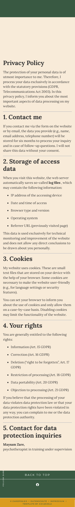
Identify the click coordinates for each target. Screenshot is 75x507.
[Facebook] (37, 484)
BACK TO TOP (37, 475)
